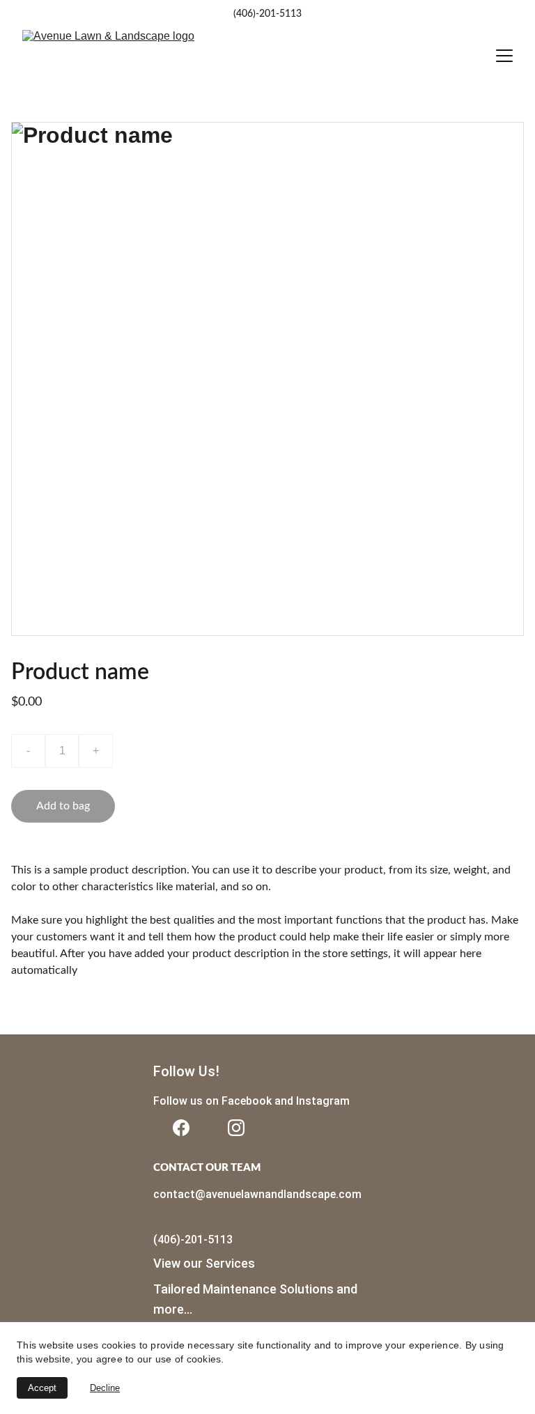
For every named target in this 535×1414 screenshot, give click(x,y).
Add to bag (63, 805)
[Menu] (504, 55)
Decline (105, 1388)
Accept (42, 1388)
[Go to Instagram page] (236, 1127)
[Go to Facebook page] (181, 1127)
